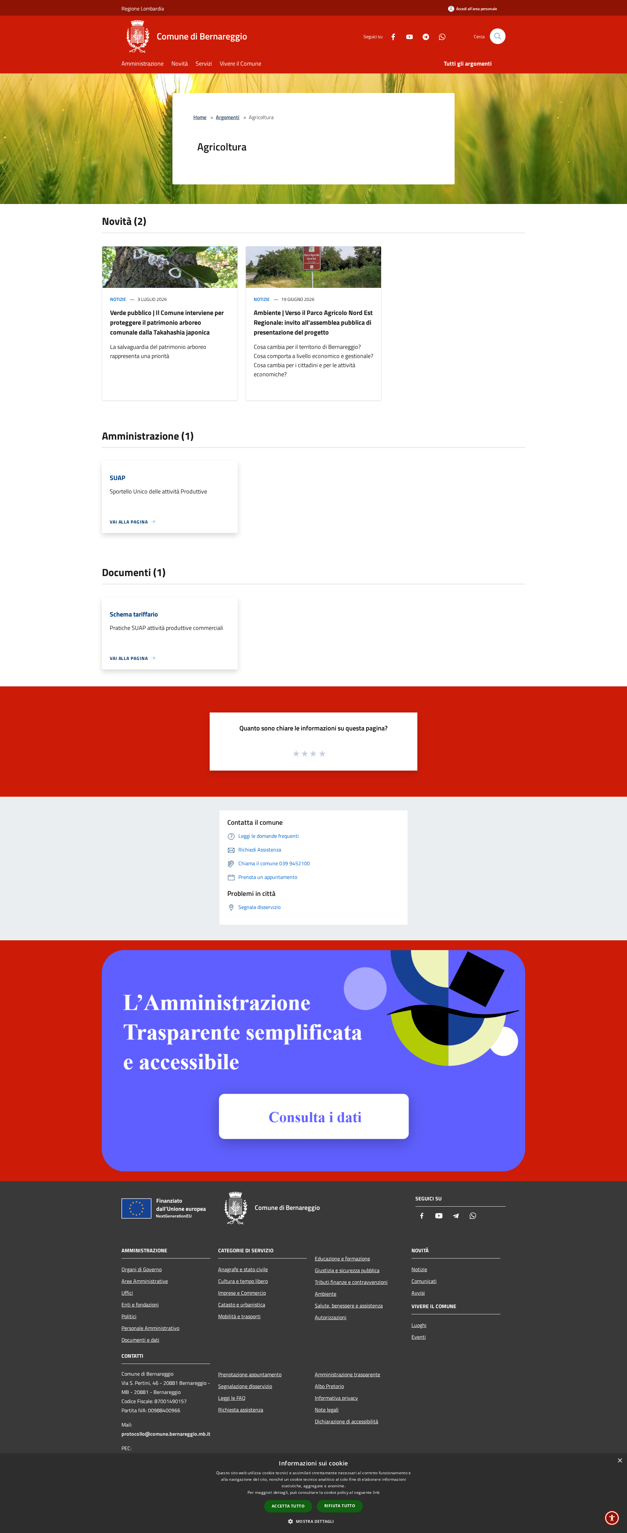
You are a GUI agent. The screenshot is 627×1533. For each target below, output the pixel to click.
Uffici (127, 1293)
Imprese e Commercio (242, 1293)
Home (199, 117)
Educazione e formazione (342, 1258)
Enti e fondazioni (140, 1304)
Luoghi (418, 1325)
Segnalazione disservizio (245, 1386)
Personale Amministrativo (150, 1328)
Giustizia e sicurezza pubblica (347, 1270)
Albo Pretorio (329, 1386)
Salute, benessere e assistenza (349, 1305)
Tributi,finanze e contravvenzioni (351, 1282)
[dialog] (313, 1493)
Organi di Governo (141, 1269)
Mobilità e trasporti (239, 1316)
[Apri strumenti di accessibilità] (612, 1518)
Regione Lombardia (142, 8)
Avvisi (418, 1293)
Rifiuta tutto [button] (339, 1506)
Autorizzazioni (330, 1317)
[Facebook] (390, 36)
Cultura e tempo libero (243, 1281)
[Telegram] (423, 36)
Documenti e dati (140, 1340)
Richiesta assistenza (240, 1410)
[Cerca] (498, 36)
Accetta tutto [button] (288, 1506)
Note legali (327, 1410)
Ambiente (325, 1294)
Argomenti (227, 117)
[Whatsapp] (439, 36)
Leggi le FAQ (232, 1398)
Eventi (418, 1337)
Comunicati (424, 1281)
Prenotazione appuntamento (249, 1374)
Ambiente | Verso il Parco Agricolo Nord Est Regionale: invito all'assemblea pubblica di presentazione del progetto (313, 322)
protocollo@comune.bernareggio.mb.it (165, 1434)
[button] (313, 1521)
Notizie (118, 299)
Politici (129, 1316)
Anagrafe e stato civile (243, 1269)
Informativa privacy (336, 1398)
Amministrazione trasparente (347, 1374)
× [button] (619, 1460)
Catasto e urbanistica (241, 1304)
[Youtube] (406, 36)
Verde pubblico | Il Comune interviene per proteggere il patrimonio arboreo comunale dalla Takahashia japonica (167, 322)
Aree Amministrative (144, 1281)
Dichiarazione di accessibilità (346, 1421)
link (376, 1492)
